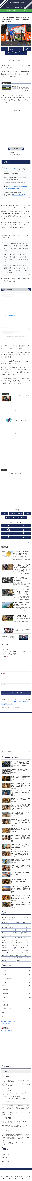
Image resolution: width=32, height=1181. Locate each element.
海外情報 (4, 469)
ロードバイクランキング (7, 1030)
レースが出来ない (16, 154)
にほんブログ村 (5, 1023)
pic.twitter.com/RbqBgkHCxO (12, 188)
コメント (4, 656)
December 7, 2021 (18, 195)
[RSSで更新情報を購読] (23, 537)
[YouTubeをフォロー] (23, 529)
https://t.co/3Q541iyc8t (20, 186)
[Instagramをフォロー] (8, 529)
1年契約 (12, 152)
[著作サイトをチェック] (8, 525)
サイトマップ (5, 1154)
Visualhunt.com (26, 44)
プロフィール (5, 1162)
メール (4, 679)
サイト (3, 684)
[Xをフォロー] (23, 525)
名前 (3, 673)
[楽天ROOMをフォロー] (23, 533)
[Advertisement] (16, 128)
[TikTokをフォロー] (8, 533)
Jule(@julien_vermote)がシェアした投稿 (15, 336)
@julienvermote (10, 169)
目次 (13, 148)
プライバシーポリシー (7, 1158)
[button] (23, 53)
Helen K (19, 44)
